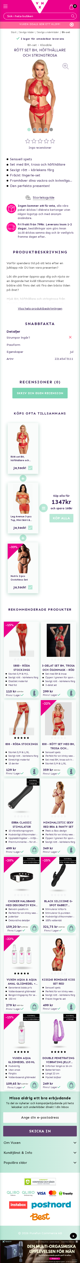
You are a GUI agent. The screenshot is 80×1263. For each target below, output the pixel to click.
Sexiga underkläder (48, 32)
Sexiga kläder (26, 32)
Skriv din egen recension (40, 393)
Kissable (46, 45)
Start (13, 32)
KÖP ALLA (61, 518)
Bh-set (66, 32)
